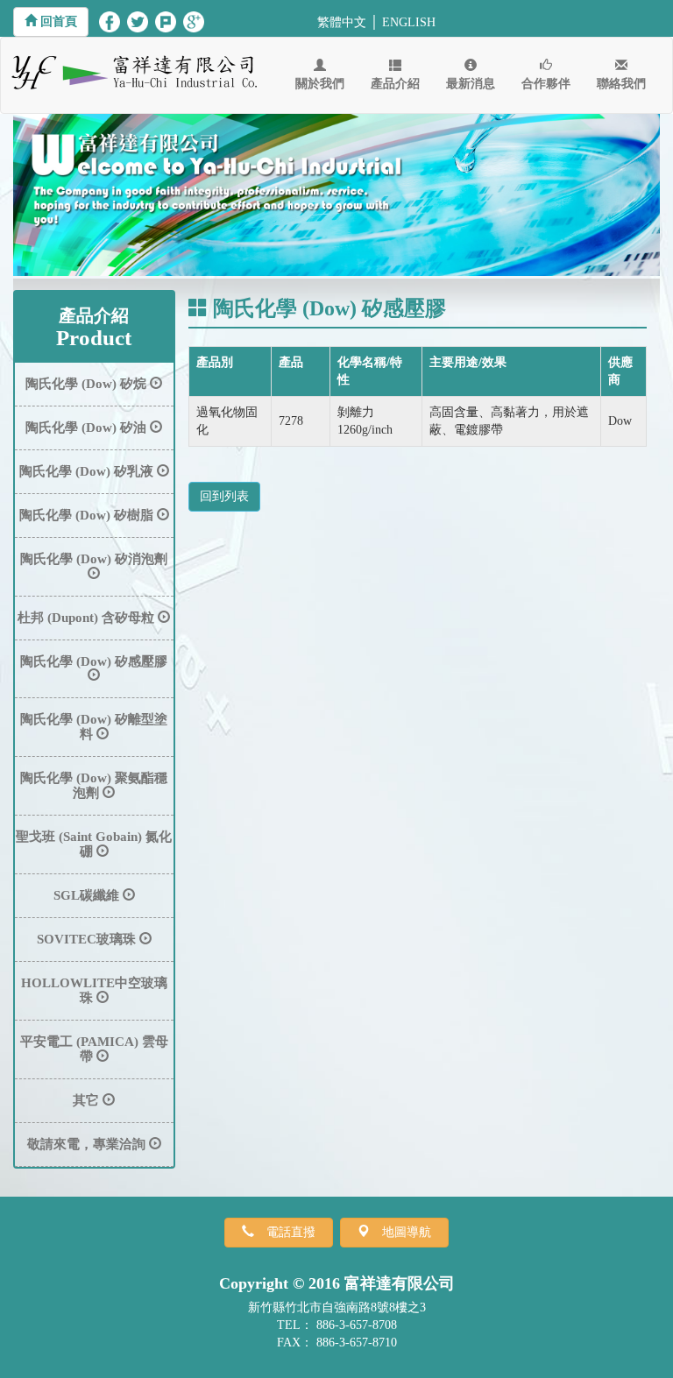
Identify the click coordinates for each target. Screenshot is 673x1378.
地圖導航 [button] (406, 1232)
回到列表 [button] (224, 496)
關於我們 (319, 83)
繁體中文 (341, 22)
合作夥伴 (545, 83)
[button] (51, 22)
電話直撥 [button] (291, 1232)
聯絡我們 (621, 83)
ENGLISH (409, 22)
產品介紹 (395, 83)
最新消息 (470, 83)
